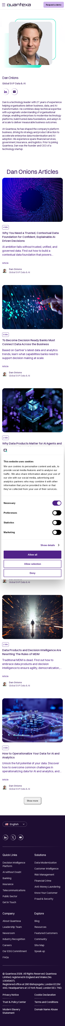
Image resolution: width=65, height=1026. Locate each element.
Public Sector (10, 896)
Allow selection (32, 564)
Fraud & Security (43, 898)
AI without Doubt (12, 872)
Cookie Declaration (45, 994)
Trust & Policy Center (14, 1002)
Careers (7, 945)
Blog (36, 920)
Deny (32, 573)
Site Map (39, 945)
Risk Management (44, 874)
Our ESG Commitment (15, 951)
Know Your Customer (46, 892)
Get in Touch (9, 902)
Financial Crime (42, 880)
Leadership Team (12, 926)
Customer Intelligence (46, 868)
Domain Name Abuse (46, 1009)
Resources (40, 926)
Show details (48, 545)
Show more (32, 800)
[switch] (56, 512)
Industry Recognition (14, 939)
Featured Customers (46, 933)
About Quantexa (12, 920)
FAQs (6, 957)
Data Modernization (45, 862)
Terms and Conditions (46, 1002)
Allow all (32, 554)
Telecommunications (14, 890)
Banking (7, 878)
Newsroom (9, 933)
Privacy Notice (11, 994)
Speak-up (39, 951)
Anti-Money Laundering (47, 886)
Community (40, 939)
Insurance (8, 884)
